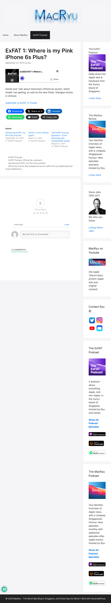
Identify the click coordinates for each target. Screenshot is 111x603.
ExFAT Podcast (40, 35)
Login (66, 224)
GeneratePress (98, 598)
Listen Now (95, 98)
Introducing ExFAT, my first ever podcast (26, 163)
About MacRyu (21, 35)
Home (5, 35)
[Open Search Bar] (107, 35)
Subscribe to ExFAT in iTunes (21, 103)
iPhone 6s (27, 160)
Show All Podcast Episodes (94, 423)
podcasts (37, 160)
